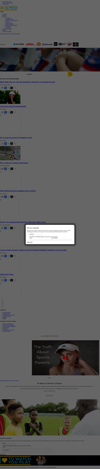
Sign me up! (29, 242)
